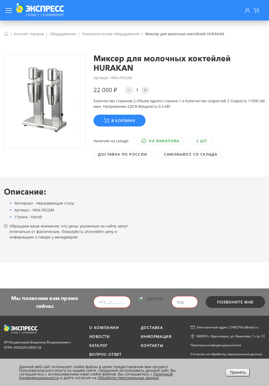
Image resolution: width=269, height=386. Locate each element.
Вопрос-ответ (105, 354)
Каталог (98, 345)
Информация (156, 336)
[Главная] (6, 33)
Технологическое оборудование (110, 33)
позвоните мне (235, 301)
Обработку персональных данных (128, 377)
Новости (99, 336)
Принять (238, 372)
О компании (104, 327)
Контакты (152, 345)
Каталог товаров (29, 33)
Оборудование (63, 33)
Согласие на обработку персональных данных (226, 354)
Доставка (152, 327)
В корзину (123, 120)
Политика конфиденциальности (215, 345)
